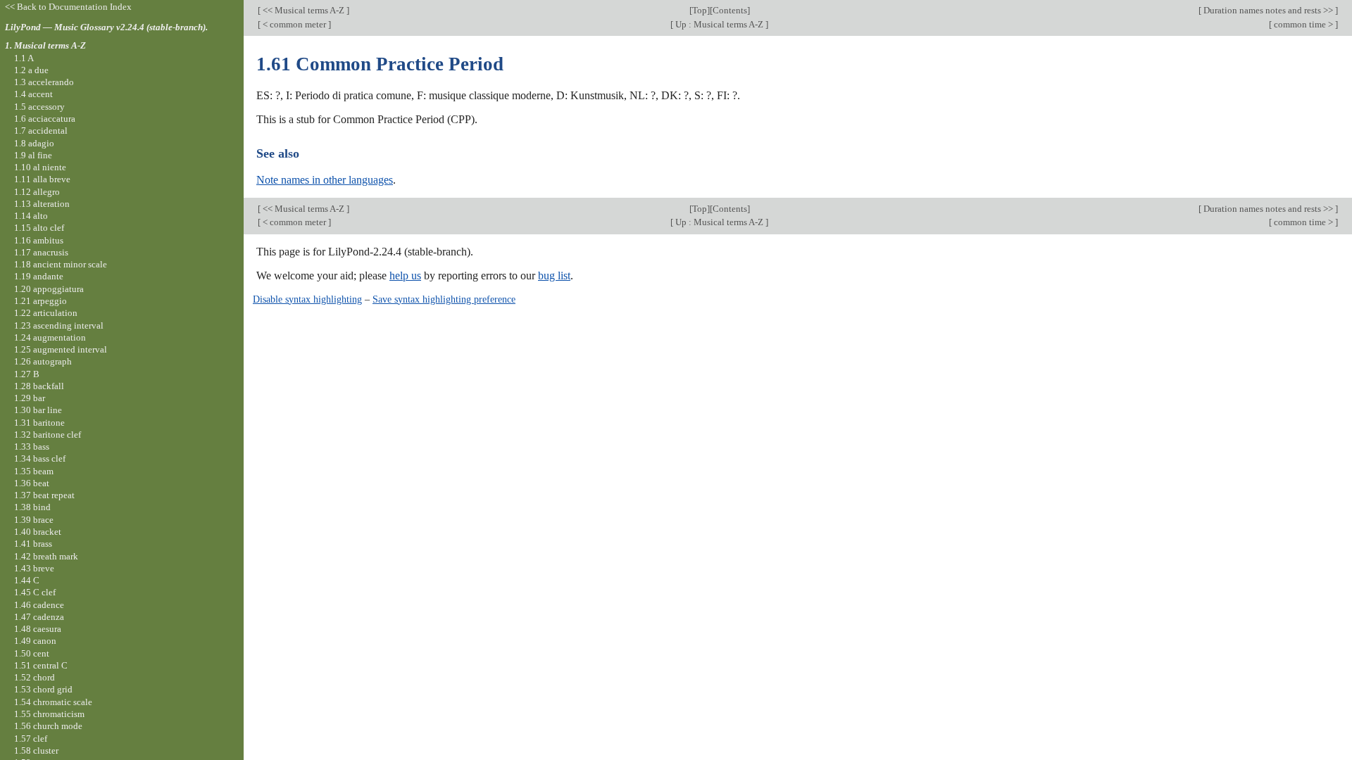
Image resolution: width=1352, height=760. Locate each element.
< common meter (294, 24)
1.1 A (24, 58)
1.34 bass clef (39, 458)
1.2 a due (31, 70)
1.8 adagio (34, 143)
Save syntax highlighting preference (444, 299)
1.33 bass (31, 446)
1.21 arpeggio (40, 301)
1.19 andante (38, 276)
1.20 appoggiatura (49, 289)
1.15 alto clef (39, 227)
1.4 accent (33, 94)
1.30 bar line (38, 410)
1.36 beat (31, 483)
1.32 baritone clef (47, 434)
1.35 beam (34, 471)
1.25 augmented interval (60, 349)
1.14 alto (31, 215)
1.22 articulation (45, 313)
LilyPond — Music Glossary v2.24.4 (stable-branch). (106, 27)
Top (699, 10)
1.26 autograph (43, 361)
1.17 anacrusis (41, 252)
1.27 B (26, 374)
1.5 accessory (39, 106)
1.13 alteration (42, 203)
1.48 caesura (37, 628)
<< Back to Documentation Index (68, 6)
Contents (730, 10)
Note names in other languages (324, 180)
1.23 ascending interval (59, 325)
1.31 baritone (39, 422)
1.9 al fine (33, 155)
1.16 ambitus (38, 240)
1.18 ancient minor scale (60, 264)
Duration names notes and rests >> (1268, 10)
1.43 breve (34, 568)
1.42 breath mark (46, 556)
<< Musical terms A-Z (303, 10)
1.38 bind (32, 507)
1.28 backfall (39, 386)
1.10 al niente (40, 167)
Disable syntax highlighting (307, 299)
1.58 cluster (36, 750)
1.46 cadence (39, 605)
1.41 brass (33, 543)
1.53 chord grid (43, 689)
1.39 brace (34, 519)
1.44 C (26, 580)
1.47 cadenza (39, 617)
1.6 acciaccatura (44, 118)
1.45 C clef (35, 592)
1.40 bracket (37, 531)
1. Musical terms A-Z (45, 45)
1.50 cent (31, 653)
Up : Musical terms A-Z (719, 24)
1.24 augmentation (50, 337)
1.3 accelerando (44, 82)
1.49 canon (35, 640)
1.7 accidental (41, 130)
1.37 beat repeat (44, 495)
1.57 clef (30, 738)
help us (405, 275)
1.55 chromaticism (49, 714)
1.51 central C (41, 665)
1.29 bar (29, 398)
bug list (554, 275)
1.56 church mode (48, 726)
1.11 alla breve (42, 179)
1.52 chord (34, 677)
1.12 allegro (37, 191)
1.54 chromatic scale (53, 702)
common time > (1303, 24)
